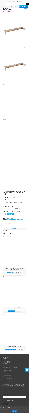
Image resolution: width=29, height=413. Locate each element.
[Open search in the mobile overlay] (17, 4)
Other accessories (20, 219)
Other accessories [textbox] (14, 397)
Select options (18, 272)
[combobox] (14, 397)
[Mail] (5, 6)
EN (17, 6)
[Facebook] (7, 6)
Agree (14, 411)
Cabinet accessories (12, 219)
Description (7, 223)
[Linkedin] (2, 6)
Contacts (20, 1)
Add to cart (10, 214)
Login (11, 6)
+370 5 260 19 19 (12, 1)
